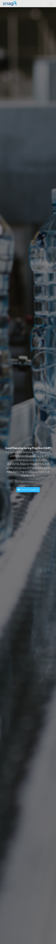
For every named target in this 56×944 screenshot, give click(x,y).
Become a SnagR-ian (30, 489)
